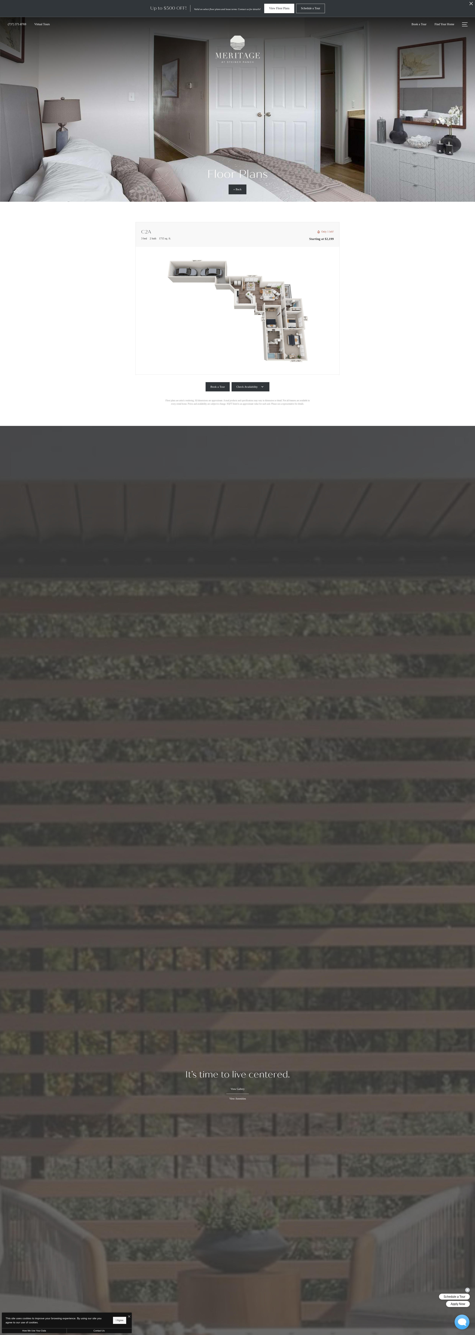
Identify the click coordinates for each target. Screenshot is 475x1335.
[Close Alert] (471, 4)
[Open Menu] (465, 24)
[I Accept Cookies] (129, 1316)
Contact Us (99, 1330)
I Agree (119, 1320)
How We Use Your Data (34, 1330)
